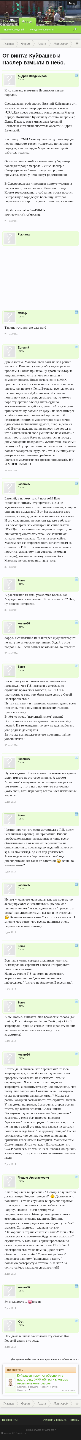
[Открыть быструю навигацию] (77, 43)
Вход (72, 3)
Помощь (74, 1419)
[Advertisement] (40, 274)
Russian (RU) (10, 1419)
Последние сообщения (41, 29)
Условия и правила (55, 1419)
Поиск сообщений (14, 29)
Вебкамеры (66, 21)
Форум (27, 21)
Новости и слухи (49, 1387)
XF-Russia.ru (19, 1433)
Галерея (45, 21)
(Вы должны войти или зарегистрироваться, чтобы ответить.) (45, 1359)
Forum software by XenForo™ (41, 1430)
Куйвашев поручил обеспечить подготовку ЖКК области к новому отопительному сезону (42, 1379)
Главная (9, 21)
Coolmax (21, 1387)
